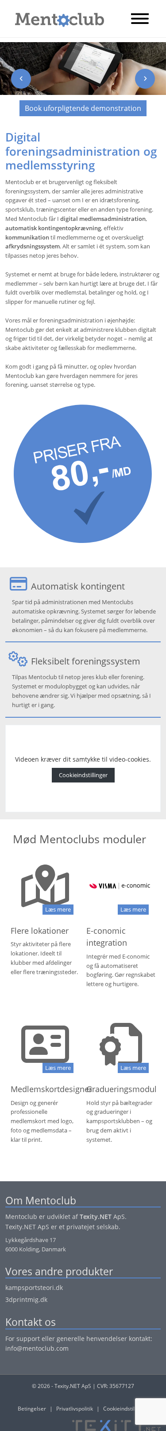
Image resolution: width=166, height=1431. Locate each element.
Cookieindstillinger (83, 775)
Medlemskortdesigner (51, 1089)
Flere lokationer (40, 930)
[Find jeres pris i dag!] (83, 467)
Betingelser (32, 1408)
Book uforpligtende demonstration (83, 108)
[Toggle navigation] (140, 19)
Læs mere (58, 909)
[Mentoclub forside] (55, 17)
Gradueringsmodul (121, 1089)
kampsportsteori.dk (34, 1287)
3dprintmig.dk (26, 1299)
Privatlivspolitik (74, 1408)
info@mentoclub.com (37, 1348)
